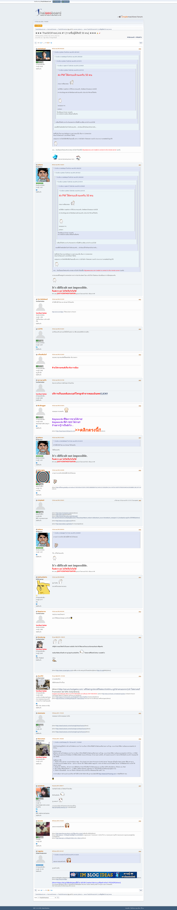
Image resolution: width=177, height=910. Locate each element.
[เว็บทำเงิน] (36, 426)
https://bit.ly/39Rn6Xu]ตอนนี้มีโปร (68, 883)
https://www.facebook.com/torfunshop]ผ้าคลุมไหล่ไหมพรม (70, 732)
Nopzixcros (42, 611)
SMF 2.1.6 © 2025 (37, 908)
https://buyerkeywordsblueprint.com (65, 431)
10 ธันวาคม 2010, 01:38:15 (58, 437)
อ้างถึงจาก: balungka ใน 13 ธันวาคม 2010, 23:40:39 (67, 533)
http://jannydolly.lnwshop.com (59, 807)
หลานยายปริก (42, 380)
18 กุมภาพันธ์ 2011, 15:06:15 (58, 637)
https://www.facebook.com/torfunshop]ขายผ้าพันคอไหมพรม (71, 728)
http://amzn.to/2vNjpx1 (58, 312)
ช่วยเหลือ (127, 908)
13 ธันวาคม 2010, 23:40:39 (58, 470)
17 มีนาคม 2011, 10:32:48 (58, 738)
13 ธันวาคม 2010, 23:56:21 (58, 500)
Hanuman (41, 739)
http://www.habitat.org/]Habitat (64, 524)
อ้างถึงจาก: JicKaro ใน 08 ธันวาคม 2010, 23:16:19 (69, 61)
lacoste (40, 821)
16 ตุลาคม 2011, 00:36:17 (58, 785)
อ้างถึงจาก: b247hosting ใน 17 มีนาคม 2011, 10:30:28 (68, 742)
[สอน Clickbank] (36, 703)
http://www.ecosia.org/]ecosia (63, 521)
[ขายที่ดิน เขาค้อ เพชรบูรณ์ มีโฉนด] (36, 656)
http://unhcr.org (60, 514)
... (44, 43)
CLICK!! (104, 393)
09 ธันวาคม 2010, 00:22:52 (58, 48)
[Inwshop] (36, 811)
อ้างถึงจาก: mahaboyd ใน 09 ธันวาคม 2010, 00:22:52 (68, 168)
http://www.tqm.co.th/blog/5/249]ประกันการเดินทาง (69, 838)
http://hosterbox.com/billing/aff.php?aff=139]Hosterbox (70, 698)
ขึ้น (35, 890)
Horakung (41, 637)
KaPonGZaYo (42, 577)
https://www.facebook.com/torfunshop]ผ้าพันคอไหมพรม (70, 725)
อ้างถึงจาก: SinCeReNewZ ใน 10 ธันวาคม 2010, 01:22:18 (68, 441)
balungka (41, 470)
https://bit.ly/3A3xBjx (61, 879)
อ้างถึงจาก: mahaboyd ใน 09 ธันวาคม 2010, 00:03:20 (69, 56)
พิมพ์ (141, 43)
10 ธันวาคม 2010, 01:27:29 (58, 380)
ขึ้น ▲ (142, 908)
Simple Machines (45, 908)
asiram (75, 29)
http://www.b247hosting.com (107, 774)
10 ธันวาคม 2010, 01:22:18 (58, 299)
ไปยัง (35, 897)
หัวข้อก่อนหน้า (131, 37)
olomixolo (41, 713)
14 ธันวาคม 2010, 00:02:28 (58, 577)
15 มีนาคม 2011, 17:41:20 (58, 713)
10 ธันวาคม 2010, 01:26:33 (58, 354)
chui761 (40, 676)
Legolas (40, 851)
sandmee (41, 786)
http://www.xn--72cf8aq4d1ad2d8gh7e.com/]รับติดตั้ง (69, 835)
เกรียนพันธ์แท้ (42, 354)
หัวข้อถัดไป (139, 37)
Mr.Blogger (42, 406)
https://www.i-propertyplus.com (64, 670)
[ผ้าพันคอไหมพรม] (36, 731)
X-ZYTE (40, 329)
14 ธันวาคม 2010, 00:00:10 (58, 529)
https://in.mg (100, 670)
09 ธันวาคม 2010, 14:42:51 (58, 164)
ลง (35, 43)
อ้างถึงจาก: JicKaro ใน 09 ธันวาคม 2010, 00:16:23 (67, 52)
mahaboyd (42, 49)
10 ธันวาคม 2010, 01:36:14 (58, 405)
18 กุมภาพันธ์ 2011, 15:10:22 (58, 676)
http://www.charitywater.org (63, 513)
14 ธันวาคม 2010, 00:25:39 (58, 611)
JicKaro (79, 29)
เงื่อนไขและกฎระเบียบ (135, 908)
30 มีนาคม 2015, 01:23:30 (58, 820)
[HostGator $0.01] (36, 190)
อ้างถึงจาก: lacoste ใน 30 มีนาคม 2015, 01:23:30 (67, 854)
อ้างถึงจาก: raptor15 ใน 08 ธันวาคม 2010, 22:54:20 (71, 65)
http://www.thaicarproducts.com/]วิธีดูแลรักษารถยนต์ (69, 833)
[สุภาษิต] (36, 604)
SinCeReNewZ (43, 299)
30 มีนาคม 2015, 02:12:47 (58, 851)
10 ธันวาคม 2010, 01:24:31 (58, 329)
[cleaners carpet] (36, 492)
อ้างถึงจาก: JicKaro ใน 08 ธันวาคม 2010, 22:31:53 (71, 70)
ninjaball (41, 500)
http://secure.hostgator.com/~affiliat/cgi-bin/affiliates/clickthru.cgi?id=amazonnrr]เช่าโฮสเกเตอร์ (99, 689)
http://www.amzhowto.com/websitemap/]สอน (113, 694)
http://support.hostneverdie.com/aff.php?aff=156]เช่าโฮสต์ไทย (72, 697)
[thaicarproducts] (36, 843)
